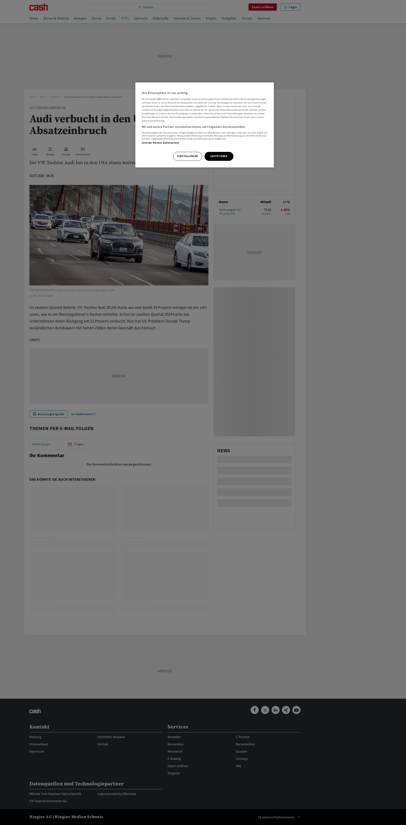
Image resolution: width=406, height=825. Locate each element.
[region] (204, 124)
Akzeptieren (218, 156)
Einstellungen (187, 156)
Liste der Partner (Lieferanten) (160, 142)
